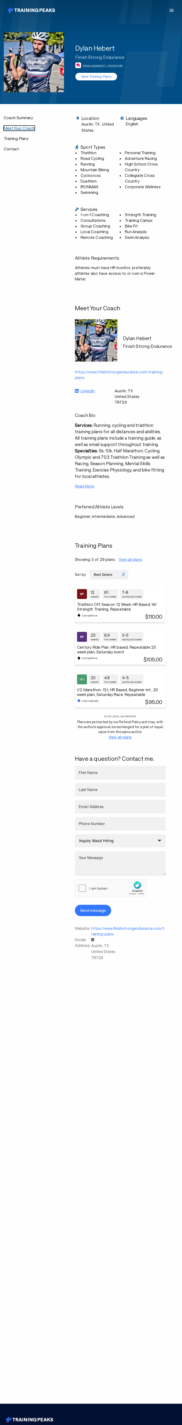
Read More (84, 486)
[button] (93, 939)
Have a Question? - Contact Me (103, 65)
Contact (11, 149)
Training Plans (16, 138)
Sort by (80, 575)
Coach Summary (18, 117)
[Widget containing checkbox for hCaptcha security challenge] (110, 888)
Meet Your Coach (19, 128)
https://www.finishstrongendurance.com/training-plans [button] (119, 375)
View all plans (130, 559)
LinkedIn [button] (88, 391)
